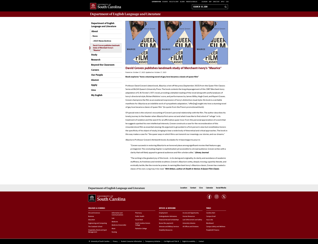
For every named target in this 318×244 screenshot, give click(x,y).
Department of (125, 14)
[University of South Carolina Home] (105, 6)
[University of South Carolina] (106, 198)
